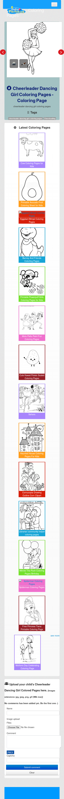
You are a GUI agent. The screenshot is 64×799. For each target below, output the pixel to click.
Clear (32, 772)
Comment (11, 733)
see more (55, 635)
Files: (9, 722)
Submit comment (32, 767)
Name (9, 708)
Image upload (13, 718)
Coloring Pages (25, 13)
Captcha (11, 755)
